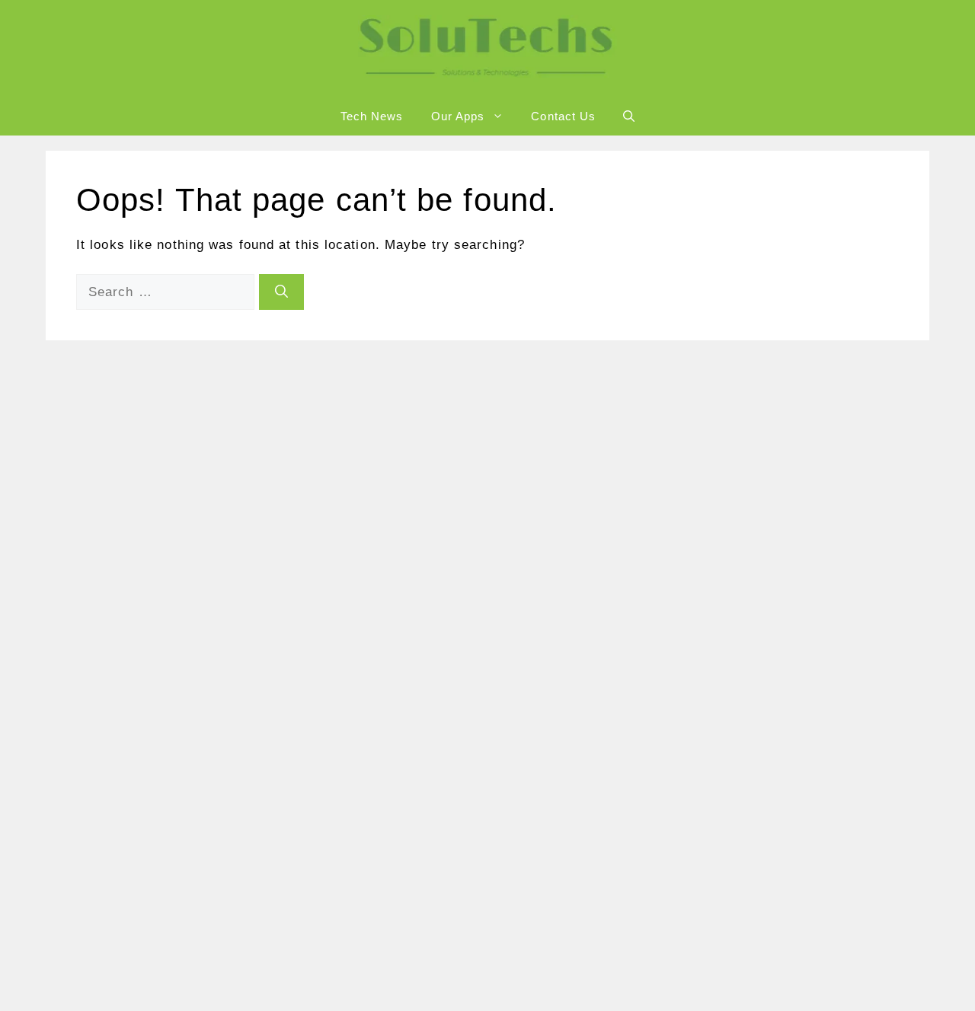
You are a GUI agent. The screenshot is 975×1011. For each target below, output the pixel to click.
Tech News (372, 116)
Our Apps (458, 116)
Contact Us (563, 116)
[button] (628, 116)
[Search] (281, 292)
